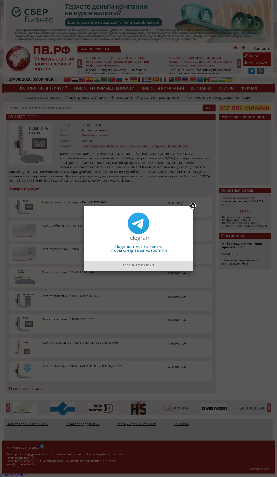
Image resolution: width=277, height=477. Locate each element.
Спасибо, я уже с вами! (138, 265)
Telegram (138, 238)
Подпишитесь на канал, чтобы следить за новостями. (139, 248)
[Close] (192, 206)
